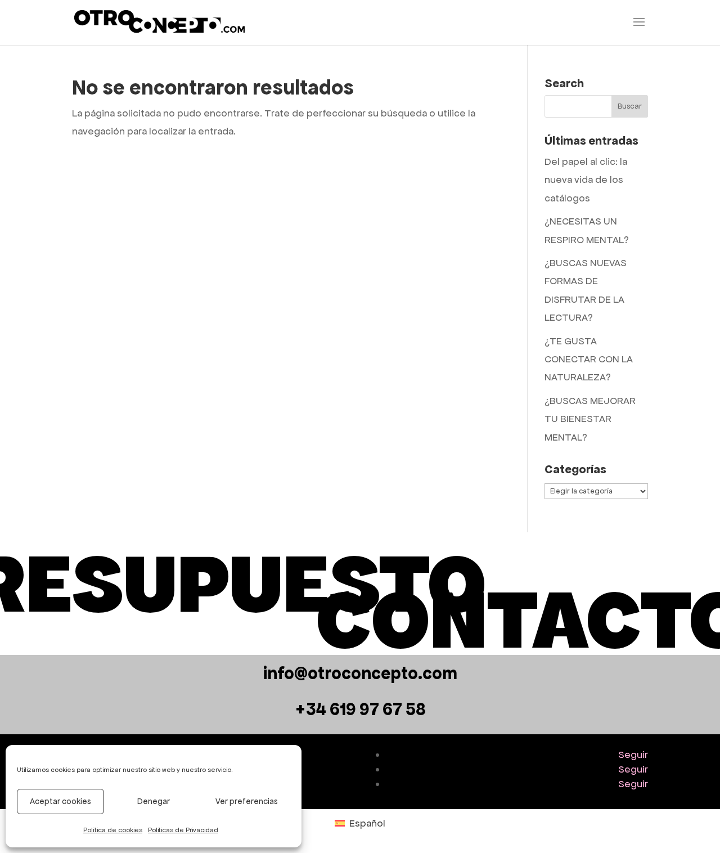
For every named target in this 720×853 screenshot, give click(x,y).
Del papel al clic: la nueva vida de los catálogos (585, 179)
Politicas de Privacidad (183, 830)
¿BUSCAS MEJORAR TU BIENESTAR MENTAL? (590, 418)
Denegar (153, 801)
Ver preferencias (246, 801)
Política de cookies (112, 830)
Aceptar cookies (60, 801)
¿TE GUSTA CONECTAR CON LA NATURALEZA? (588, 359)
